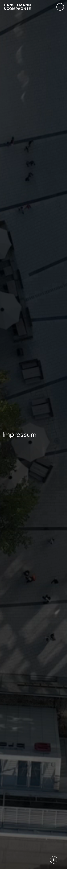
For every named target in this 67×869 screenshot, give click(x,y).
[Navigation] (60, 7)
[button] (53, 858)
